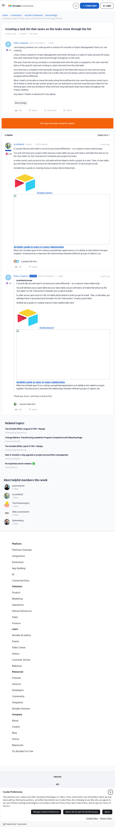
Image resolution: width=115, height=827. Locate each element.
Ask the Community (34, 15)
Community (16, 15)
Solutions (17, 586)
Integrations (18, 556)
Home (5, 15)
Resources (17, 671)
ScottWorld (19, 144)
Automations (11, 467)
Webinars (17, 666)
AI (13, 574)
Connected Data (20, 580)
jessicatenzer (18, 485)
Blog (14, 732)
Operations (18, 604)
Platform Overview (22, 549)
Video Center (18, 647)
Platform (17, 543)
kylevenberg (18, 520)
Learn (15, 629)
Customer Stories (21, 659)
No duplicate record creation (18, 463)
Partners (16, 678)
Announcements (12, 441)
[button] (3, 6)
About (15, 720)
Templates (17, 702)
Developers (18, 690)
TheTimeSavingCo (20, 503)
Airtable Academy (21, 635)
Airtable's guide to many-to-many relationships (39, 247)
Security (57, 776)
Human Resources (22, 611)
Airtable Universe (21, 708)
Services (16, 684)
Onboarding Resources (16, 432)
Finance (16, 623)
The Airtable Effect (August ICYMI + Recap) (25, 428)
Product (16, 592)
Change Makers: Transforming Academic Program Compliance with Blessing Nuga (43, 437)
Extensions (18, 562)
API (57, 784)
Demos (15, 653)
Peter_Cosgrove (21, 42)
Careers (16, 726)
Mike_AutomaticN (20, 511)
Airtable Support (44, 192)
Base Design (51, 15)
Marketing (17, 598)
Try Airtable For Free (22, 751)
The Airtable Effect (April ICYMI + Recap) (24, 446)
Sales (15, 617)
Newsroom (17, 745)
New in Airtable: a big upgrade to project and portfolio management (36, 454)
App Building (18, 568)
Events (15, 641)
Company (17, 714)
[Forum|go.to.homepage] (20, 6)
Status (15, 739)
